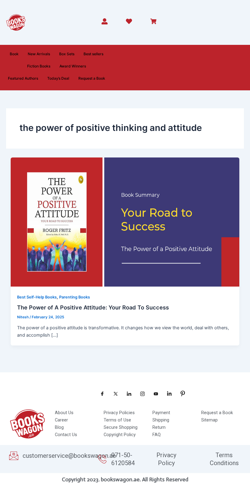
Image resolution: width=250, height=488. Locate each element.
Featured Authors (23, 78)
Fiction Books (38, 66)
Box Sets (66, 54)
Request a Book (91, 78)
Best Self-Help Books (37, 297)
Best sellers (93, 54)
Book (14, 54)
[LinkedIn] (126, 393)
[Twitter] (113, 393)
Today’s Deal (58, 78)
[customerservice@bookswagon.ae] (13, 455)
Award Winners (72, 66)
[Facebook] (100, 393)
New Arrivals (39, 54)
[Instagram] (140, 393)
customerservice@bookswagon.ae (69, 455)
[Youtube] (153, 393)
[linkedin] (167, 393)
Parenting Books (74, 297)
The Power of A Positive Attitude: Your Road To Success (93, 307)
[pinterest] (180, 393)
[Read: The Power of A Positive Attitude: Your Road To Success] (125, 222)
